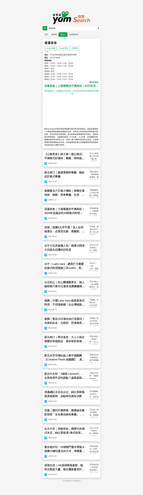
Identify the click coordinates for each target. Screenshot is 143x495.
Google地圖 (50, 48)
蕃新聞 (54, 34)
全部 (46, 34)
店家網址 (74, 48)
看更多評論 (93, 82)
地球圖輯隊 (73, 34)
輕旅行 (63, 34)
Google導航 (63, 48)
